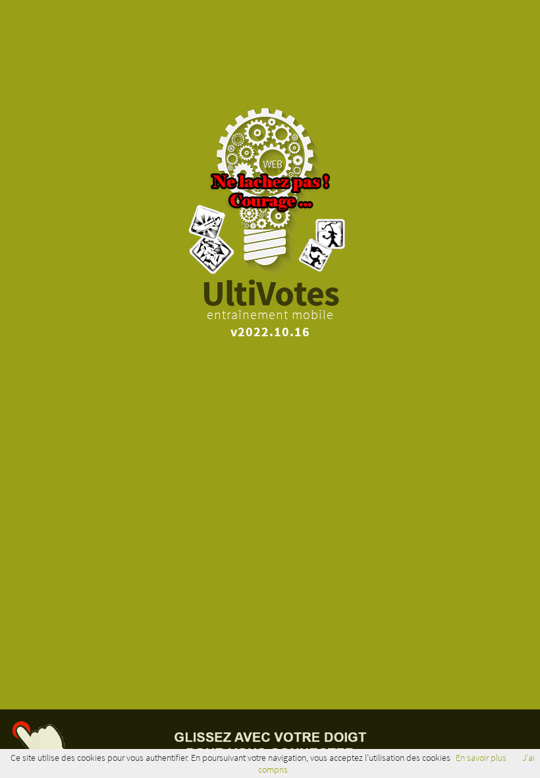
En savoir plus (481, 757)
